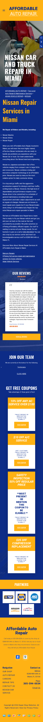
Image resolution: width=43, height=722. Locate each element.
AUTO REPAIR (9, 675)
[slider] (21, 276)
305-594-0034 (28, 232)
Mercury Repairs (9, 253)
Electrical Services (15, 288)
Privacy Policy (32, 708)
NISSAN (28, 96)
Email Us (36, 688)
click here (21, 374)
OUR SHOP (7, 671)
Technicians (21, 367)
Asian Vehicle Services (11, 261)
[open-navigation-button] (4, 10)
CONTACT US (9, 686)
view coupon (21, 425)
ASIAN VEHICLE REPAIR (14, 96)
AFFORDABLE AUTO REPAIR (15, 91)
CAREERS (7, 679)
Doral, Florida (30, 288)
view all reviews (21, 336)
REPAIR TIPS (8, 682)
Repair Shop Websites (27, 705)
